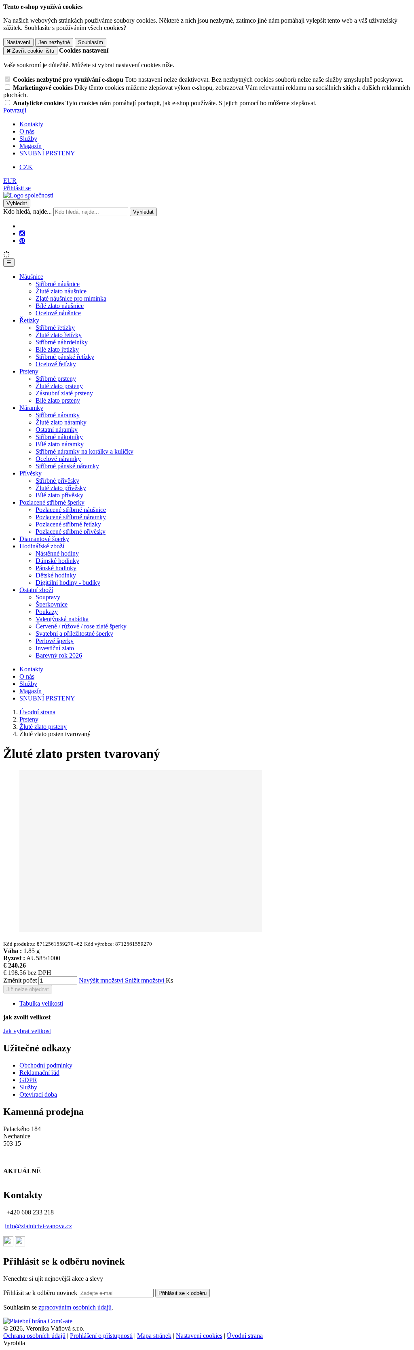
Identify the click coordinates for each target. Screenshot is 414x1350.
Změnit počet (20, 980)
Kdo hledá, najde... (27, 211)
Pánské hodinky (56, 568)
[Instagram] (22, 233)
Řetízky (29, 320)
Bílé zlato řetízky (57, 349)
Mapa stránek (154, 1335)
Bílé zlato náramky (60, 444)
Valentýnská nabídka (62, 619)
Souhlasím (90, 42)
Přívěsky (30, 473)
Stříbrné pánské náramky (67, 466)
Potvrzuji (14, 110)
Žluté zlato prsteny (59, 385)
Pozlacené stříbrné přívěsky (71, 531)
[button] (10, 180)
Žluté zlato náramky (61, 422)
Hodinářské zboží (41, 546)
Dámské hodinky (57, 560)
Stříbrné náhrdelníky (62, 342)
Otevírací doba (38, 1094)
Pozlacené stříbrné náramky (71, 517)
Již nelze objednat (27, 989)
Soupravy (48, 597)
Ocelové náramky (58, 458)
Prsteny (28, 371)
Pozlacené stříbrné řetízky (68, 524)
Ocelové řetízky (56, 364)
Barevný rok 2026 (59, 655)
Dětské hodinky (56, 575)
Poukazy (47, 611)
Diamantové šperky (44, 538)
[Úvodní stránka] (28, 195)
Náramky (31, 407)
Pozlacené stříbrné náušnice (71, 509)
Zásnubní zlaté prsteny (64, 393)
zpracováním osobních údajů (75, 1307)
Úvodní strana (245, 1335)
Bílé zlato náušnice (60, 305)
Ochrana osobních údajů (34, 1335)
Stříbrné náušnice (58, 283)
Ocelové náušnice (58, 313)
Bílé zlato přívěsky (59, 495)
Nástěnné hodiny (57, 553)
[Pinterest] (22, 241)
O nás (26, 131)
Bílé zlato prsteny (58, 400)
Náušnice (31, 276)
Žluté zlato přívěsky (61, 487)
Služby (28, 138)
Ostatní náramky (57, 429)
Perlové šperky (55, 640)
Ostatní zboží (36, 589)
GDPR (28, 1079)
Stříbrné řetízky (55, 327)
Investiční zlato (55, 648)
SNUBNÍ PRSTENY (47, 153)
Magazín (30, 145)
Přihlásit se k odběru (182, 1293)
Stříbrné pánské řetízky (65, 356)
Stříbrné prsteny (56, 378)
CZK (26, 166)
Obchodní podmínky (45, 1065)
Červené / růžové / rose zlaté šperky (81, 626)
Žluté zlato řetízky (59, 334)
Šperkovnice (52, 604)
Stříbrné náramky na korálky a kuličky (84, 451)
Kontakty (31, 124)
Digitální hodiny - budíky (68, 582)
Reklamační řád (39, 1072)
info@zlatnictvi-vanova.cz (38, 1226)
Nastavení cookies (199, 1335)
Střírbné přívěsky (57, 480)
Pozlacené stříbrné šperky (51, 502)
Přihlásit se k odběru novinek (41, 1292)
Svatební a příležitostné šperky (74, 633)
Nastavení (18, 42)
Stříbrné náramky (58, 415)
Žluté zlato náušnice (61, 291)
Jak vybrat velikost (27, 1030)
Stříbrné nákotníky (59, 436)
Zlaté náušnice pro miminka (71, 298)
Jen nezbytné (54, 42)
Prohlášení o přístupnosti (101, 1335)
